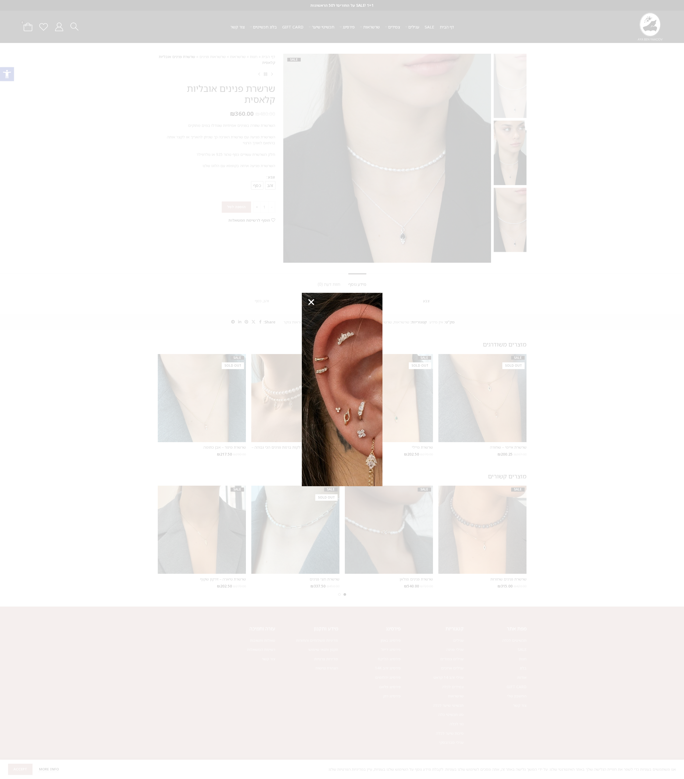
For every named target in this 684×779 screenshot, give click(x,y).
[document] (342, 389)
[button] (311, 302)
